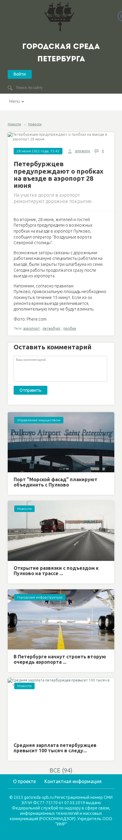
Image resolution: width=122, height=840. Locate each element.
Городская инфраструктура (39, 597)
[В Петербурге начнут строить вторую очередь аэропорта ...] (61, 619)
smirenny (82, 151)
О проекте (24, 781)
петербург (52, 328)
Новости (14, 124)
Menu (14, 101)
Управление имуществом (38, 420)
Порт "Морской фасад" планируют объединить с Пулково (55, 482)
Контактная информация (73, 781)
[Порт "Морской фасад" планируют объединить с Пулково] (61, 442)
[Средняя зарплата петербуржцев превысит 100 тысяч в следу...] (61, 708)
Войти (20, 74)
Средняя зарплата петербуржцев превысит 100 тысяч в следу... (55, 748)
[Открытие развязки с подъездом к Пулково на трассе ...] (61, 531)
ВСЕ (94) (61, 770)
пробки (69, 328)
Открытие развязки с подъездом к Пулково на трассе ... (56, 570)
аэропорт (31, 328)
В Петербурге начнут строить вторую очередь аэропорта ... (60, 659)
